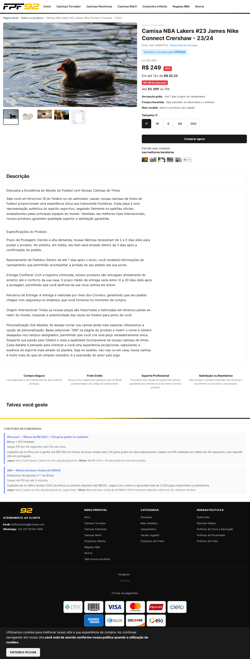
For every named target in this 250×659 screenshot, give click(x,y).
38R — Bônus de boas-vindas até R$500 (34, 470)
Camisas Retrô (127, 6)
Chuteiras (146, 517)
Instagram (124, 574)
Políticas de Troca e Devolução (215, 529)
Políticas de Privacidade (211, 535)
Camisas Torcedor (68, 6)
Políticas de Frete (207, 541)
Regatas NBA (181, 6)
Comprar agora (194, 138)
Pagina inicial (10, 17)
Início (47, 6)
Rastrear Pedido (206, 523)
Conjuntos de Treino (152, 541)
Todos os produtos (32, 17)
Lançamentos (148, 529)
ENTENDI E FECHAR (23, 652)
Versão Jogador (150, 535)
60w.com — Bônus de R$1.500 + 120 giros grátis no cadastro (47, 436)
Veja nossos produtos (97, 559)
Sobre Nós (203, 517)
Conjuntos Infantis (154, 6)
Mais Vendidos (149, 523)
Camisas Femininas (99, 6)
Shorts (199, 6)
